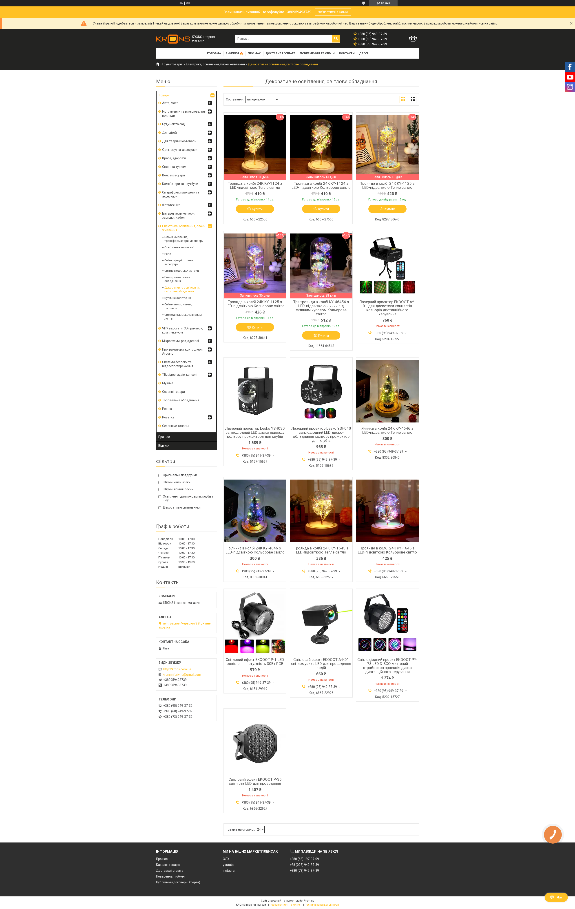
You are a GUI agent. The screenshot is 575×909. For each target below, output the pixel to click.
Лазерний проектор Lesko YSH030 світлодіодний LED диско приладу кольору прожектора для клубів (255, 432)
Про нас (254, 53)
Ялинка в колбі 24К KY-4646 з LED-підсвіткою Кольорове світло (255, 550)
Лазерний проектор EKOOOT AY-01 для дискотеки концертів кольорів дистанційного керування (387, 308)
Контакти (347, 53)
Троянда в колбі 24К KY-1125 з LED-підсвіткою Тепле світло (387, 185)
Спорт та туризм (174, 167)
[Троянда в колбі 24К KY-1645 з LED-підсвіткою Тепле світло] (321, 511)
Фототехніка (171, 205)
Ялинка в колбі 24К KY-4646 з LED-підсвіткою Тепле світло (387, 430)
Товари (164, 95)
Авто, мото (170, 103)
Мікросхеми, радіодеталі (180, 341)
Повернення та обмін (317, 53)
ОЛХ (226, 859)
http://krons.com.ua (177, 669)
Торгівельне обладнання (180, 400)
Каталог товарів (168, 865)
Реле (167, 254)
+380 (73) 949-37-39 (304, 870)
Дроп (363, 53)
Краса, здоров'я (174, 158)
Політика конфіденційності (322, 904)
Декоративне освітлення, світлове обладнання (182, 289)
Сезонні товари (173, 391)
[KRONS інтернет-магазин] (173, 38)
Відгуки (163, 445)
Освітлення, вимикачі (179, 247)
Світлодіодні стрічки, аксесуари (179, 262)
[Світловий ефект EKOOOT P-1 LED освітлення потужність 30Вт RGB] (255, 622)
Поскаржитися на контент (286, 904)
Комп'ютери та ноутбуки (180, 184)
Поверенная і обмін (170, 876)
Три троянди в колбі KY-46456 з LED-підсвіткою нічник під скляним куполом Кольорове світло (321, 308)
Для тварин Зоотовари (179, 141)
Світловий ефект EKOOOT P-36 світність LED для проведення (255, 781)
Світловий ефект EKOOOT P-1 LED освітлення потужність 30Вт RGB (255, 662)
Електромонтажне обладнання (177, 279)
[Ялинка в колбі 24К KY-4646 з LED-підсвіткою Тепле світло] (387, 391)
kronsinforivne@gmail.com (182, 674)
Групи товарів (172, 64)
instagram (230, 870)
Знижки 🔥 (234, 53)
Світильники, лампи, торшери (178, 306)
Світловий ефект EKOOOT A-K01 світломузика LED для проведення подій (321, 664)
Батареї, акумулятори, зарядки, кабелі (178, 215)
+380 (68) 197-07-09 (304, 859)
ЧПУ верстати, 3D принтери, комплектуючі (182, 330)
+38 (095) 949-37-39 (304, 865)
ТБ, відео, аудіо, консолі (179, 374)
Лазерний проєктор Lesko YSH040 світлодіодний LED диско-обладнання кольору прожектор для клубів (321, 434)
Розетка (168, 417)
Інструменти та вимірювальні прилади (184, 113)
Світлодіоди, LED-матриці (181, 270)
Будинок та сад (173, 124)
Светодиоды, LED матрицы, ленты (183, 316)
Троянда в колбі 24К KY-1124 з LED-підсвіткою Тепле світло (255, 185)
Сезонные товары (175, 426)
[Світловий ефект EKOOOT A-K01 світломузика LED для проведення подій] (321, 622)
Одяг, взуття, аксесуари (179, 149)
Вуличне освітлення (178, 298)
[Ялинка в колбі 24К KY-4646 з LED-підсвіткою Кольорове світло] (255, 511)
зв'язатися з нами (333, 12)
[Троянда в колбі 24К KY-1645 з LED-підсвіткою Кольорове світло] (387, 511)
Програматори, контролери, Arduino (182, 351)
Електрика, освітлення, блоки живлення (215, 64)
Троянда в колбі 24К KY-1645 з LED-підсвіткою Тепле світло (321, 550)
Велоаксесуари (173, 175)
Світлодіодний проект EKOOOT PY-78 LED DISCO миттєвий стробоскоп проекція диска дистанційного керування (387, 666)
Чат (559, 897)
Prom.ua (309, 900)
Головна (214, 53)
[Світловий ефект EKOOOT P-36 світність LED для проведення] (255, 742)
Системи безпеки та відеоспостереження (177, 364)
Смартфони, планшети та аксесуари (180, 194)
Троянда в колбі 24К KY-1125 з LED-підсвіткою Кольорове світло (255, 304)
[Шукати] (336, 38)
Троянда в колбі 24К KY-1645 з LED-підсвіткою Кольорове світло (387, 550)
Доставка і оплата (280, 53)
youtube (228, 865)
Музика (167, 383)
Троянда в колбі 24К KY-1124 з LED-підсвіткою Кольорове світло (321, 185)
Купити (257, 209)
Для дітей (169, 132)
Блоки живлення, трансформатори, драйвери (183, 238)
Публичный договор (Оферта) (178, 882)
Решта (167, 409)
